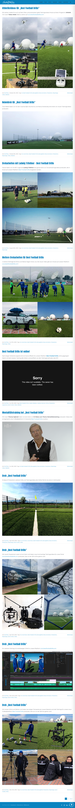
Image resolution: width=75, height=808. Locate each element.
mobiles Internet (41, 403)
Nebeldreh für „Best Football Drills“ (18, 102)
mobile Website (33, 403)
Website (7, 94)
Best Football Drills (27, 92)
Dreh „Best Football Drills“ (14, 475)
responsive (4, 404)
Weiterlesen (70, 92)
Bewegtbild (35, 92)
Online (47, 403)
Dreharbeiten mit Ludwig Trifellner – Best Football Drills (28, 163)
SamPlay (6, 92)
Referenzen (26, 805)
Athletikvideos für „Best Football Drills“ (20, 8)
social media (11, 404)
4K (22, 92)
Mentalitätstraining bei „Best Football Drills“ (23, 412)
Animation (24, 540)
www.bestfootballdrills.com (36, 14)
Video (3, 94)
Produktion (49, 92)
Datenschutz (20, 805)
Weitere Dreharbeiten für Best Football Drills (23, 257)
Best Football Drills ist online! (16, 351)
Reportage (55, 92)
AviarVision (26, 153)
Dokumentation (43, 92)
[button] (70, 2)
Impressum (13, 805)
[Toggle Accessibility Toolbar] (71, 804)
